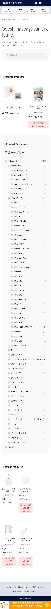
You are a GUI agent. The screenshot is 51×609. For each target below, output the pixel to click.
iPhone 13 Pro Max (21, 248)
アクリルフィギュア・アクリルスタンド (28, 359)
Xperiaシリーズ (20, 193)
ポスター (15, 428)
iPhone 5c (18, 276)
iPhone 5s (18, 281)
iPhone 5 (17, 271)
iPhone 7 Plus (19, 308)
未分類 (11, 447)
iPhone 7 (17, 304)
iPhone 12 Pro (20, 225)
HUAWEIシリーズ (21, 188)
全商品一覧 (12, 161)
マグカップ (16, 437)
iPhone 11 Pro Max (21, 212)
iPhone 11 (18, 202)
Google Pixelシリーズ (23, 184)
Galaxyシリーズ (20, 179)
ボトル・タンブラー (19, 433)
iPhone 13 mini (20, 239)
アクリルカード (17, 354)
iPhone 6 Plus (19, 290)
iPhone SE (18, 322)
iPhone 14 (18, 253)
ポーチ (14, 424)
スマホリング (16, 401)
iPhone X (17, 331)
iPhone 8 (17, 313)
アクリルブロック (18, 364)
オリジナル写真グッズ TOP (12, 20)
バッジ (14, 414)
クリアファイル (17, 382)
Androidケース (17, 165)
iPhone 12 (18, 216)
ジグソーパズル (17, 396)
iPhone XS (18, 341)
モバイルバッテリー (19, 442)
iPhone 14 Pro (20, 262)
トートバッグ (16, 410)
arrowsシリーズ (20, 175)
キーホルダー (16, 373)
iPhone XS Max (20, 345)
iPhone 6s (18, 295)
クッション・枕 (17, 377)
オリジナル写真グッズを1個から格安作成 (12, 3)
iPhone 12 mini (20, 221)
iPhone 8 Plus (19, 318)
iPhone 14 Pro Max (21, 267)
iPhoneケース (17, 198)
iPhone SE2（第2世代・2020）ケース (29, 327)
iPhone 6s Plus (20, 299)
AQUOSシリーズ (21, 170)
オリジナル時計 (17, 368)
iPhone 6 (17, 285)
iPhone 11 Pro (20, 207)
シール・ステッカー (19, 391)
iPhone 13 (18, 235)
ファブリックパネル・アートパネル (26, 419)
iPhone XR (18, 336)
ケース (14, 387)
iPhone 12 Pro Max (21, 230)
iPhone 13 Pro (20, 244)
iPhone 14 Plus (20, 258)
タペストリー (16, 405)
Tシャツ (14, 350)
